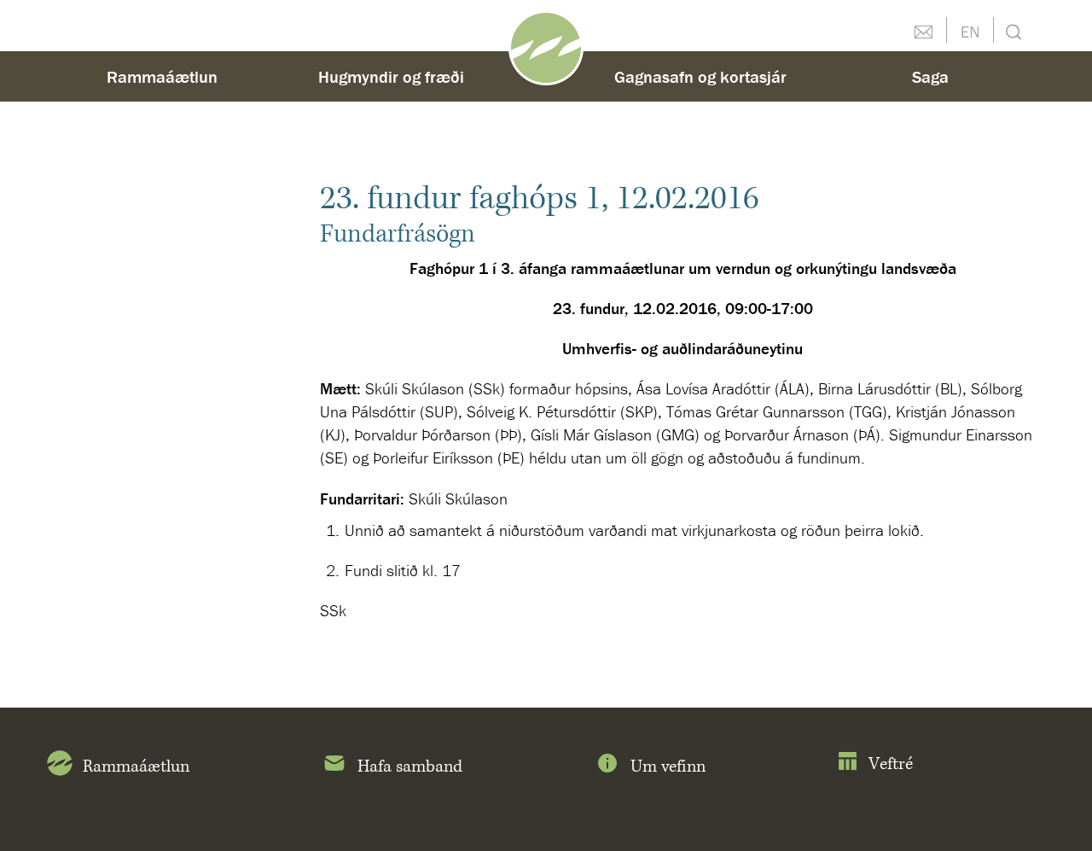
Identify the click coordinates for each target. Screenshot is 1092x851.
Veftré (890, 764)
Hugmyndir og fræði (391, 76)
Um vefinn (668, 766)
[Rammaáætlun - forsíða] (546, 46)
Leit (1011, 30)
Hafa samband (409, 766)
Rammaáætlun (162, 76)
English (970, 30)
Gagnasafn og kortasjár (700, 76)
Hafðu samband (923, 30)
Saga (930, 76)
